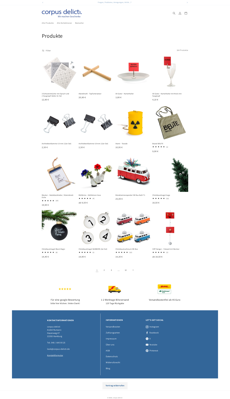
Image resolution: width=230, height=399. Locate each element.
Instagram (154, 326)
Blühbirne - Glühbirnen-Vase (90, 195)
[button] (174, 13)
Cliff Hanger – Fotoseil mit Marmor (165, 249)
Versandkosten (113, 326)
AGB (108, 350)
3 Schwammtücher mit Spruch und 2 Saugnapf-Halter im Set (55, 95)
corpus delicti (118, 398)
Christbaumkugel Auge (161, 195)
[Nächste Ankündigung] (187, 2)
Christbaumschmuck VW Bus (127, 249)
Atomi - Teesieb (122, 144)
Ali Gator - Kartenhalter (125, 94)
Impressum (111, 338)
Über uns (110, 344)
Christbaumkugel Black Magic (53, 249)
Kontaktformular (55, 355)
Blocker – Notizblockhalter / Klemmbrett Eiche (57, 196)
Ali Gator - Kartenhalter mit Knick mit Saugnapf (167, 95)
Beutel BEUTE (157, 144)
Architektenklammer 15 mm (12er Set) (56, 144)
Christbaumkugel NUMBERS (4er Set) (93, 249)
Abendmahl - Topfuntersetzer (90, 94)
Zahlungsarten (113, 332)
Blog (108, 368)
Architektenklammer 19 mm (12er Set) (93, 144)
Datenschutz (112, 356)
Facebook (154, 332)
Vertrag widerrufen (115, 385)
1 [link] (97, 270)
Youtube (153, 344)
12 (126, 270)
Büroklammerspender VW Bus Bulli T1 (130, 195)
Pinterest (153, 350)
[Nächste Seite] (133, 270)
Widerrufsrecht (113, 362)
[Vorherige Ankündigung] (43, 2)
